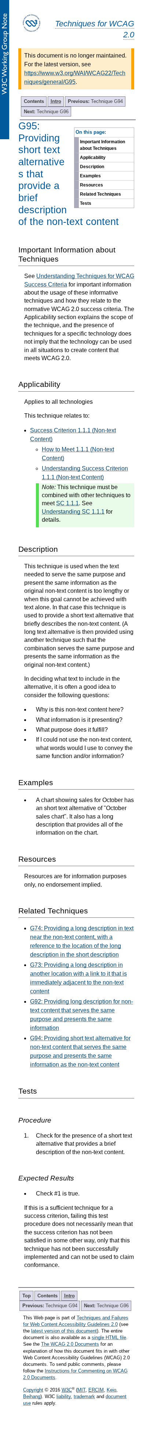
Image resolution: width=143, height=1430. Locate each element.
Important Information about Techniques (102, 145)
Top (26, 1295)
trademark (84, 1396)
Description (92, 166)
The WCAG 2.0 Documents (70, 1344)
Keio (111, 1390)
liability (63, 1396)
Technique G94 (95, 101)
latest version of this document (64, 1331)
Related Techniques (100, 194)
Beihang (31, 1396)
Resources (91, 185)
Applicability (93, 157)
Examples (90, 175)
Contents (34, 101)
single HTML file (109, 1337)
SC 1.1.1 (67, 503)
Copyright (33, 1390)
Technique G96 (46, 111)
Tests (85, 203)
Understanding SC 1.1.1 (73, 512)
